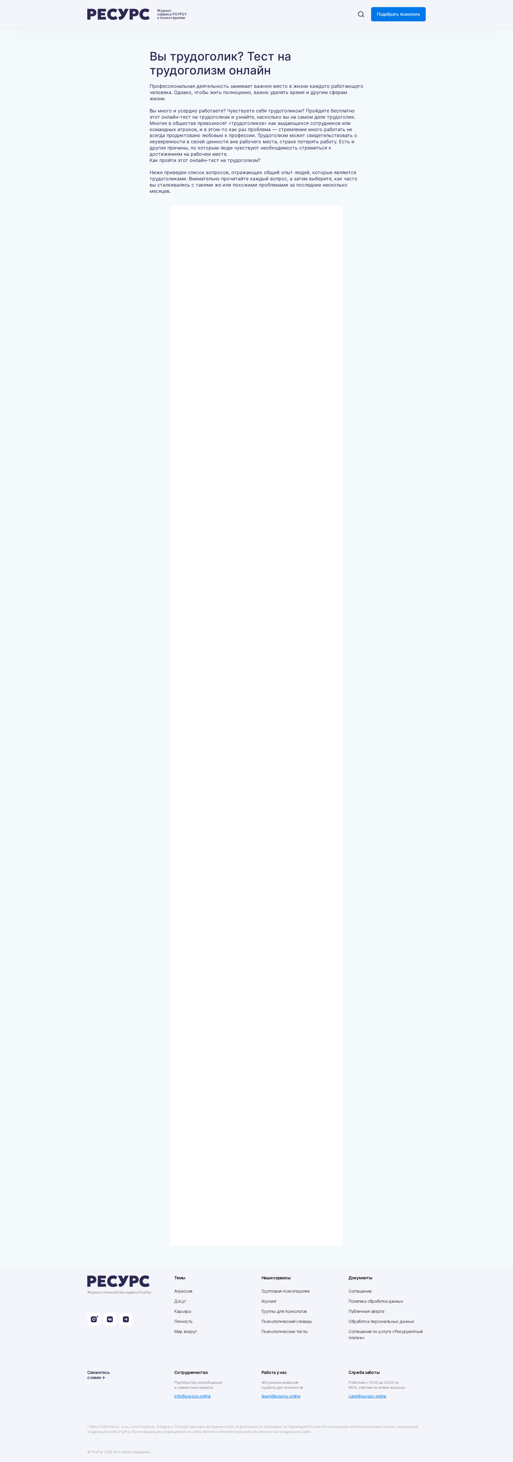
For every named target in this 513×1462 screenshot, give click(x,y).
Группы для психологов (284, 1311)
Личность (183, 1321)
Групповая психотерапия (286, 1291)
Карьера (182, 1311)
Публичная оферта (366, 1311)
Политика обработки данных (376, 1301)
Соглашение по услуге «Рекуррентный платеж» (386, 1334)
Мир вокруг (185, 1331)
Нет (198, 254)
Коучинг (269, 1301)
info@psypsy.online (192, 1396)
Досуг (180, 1301)
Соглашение (360, 1291)
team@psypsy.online (281, 1396)
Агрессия (183, 1291)
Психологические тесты (285, 1331)
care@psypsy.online (367, 1396)
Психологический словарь (287, 1321)
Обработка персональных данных (381, 1321)
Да (196, 277)
